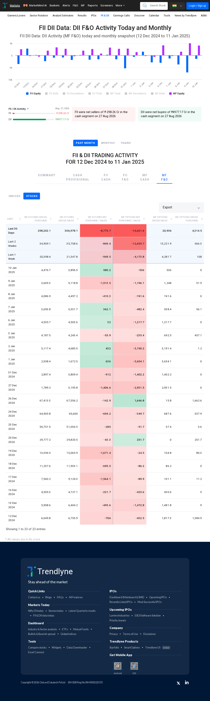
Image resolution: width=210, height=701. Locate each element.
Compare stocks (37, 647)
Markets (15, 5)
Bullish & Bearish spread (41, 634)
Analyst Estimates (62, 15)
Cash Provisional (77, 177)
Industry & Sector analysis (42, 629)
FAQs (60, 597)
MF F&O (164, 177)
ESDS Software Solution (148, 615)
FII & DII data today (43, 615)
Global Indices (68, 634)
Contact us (34, 597)
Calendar (154, 15)
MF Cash (145, 177)
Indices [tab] (14, 196)
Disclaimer (149, 634)
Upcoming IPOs (158, 597)
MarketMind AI (38, 5)
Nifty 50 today (35, 610)
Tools (167, 15)
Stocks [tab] (31, 196)
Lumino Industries (120, 615)
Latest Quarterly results (82, 610)
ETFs (65, 629)
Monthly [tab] (108, 142)
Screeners (106, 5)
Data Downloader (77, 647)
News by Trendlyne (185, 15)
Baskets (54, 5)
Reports (93, 5)
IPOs (93, 15)
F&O (75, 5)
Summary (46, 175)
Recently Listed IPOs (121, 602)
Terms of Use (130, 634)
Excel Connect (36, 652)
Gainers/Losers (16, 15)
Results (82, 15)
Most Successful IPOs (150, 602)
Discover (139, 15)
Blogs (48, 597)
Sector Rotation (39, 15)
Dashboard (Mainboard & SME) (127, 597)
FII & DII (105, 15)
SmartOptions (132, 647)
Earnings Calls (121, 15)
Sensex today (56, 610)
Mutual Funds (81, 629)
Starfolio (114, 647)
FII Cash (106, 177)
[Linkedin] (186, 682)
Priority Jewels (118, 620)
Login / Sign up (197, 5)
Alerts (66, 5)
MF (83, 5)
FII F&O (125, 177)
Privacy (114, 634)
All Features (76, 597)
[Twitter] (178, 683)
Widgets (56, 647)
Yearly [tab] (126, 142)
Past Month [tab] (85, 142)
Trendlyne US (157, 647)
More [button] (119, 5)
